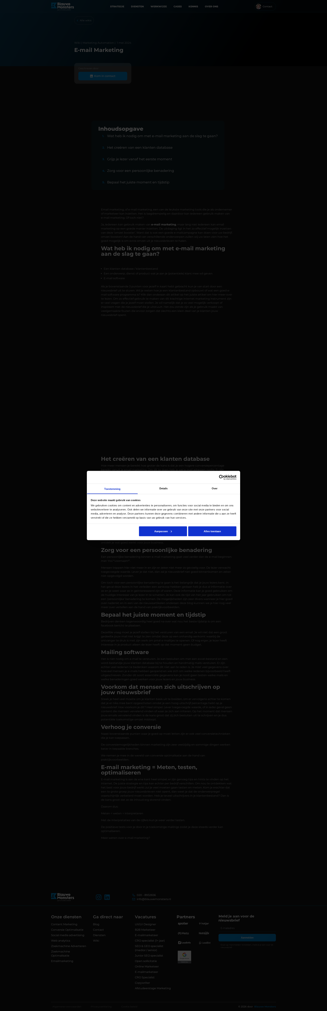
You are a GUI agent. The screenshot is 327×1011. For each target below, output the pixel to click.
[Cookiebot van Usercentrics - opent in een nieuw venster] (221, 477)
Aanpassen (161, 531)
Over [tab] (214, 488)
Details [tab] (163, 488)
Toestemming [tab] (112, 488)
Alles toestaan (212, 531)
